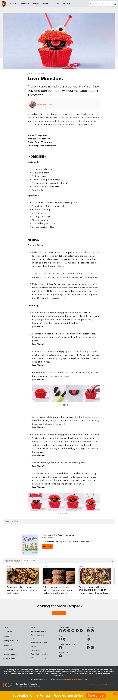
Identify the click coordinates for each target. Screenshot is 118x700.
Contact (6, 636)
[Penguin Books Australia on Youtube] (72, 630)
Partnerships (8, 650)
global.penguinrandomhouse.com (101, 684)
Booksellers (7, 632)
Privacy (33, 646)
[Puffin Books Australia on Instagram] (88, 639)
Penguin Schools (9, 654)
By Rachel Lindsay (45, 104)
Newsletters (7, 645)
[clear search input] (115, 4)
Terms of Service (78, 679)
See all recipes (59, 612)
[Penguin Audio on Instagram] (60, 655)
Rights (33, 639)
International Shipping (38, 658)
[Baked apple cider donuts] (59, 576)
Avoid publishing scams (39, 642)
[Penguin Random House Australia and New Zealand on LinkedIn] (77, 630)
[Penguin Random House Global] (9, 684)
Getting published (10, 641)
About (5, 627)
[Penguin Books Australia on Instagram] (64, 630)
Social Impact (9, 659)
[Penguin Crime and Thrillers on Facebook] (60, 647)
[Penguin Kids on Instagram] (92, 630)
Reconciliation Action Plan (39, 654)
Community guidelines (38, 631)
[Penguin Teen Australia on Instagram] (64, 639)
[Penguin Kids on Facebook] (88, 630)
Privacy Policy (67, 679)
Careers (33, 627)
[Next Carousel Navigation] (112, 561)
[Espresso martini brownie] (23, 576)
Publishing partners (37, 635)
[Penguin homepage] (4, 4)
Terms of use (35, 650)
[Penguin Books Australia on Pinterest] (68, 630)
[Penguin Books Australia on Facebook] (60, 630)
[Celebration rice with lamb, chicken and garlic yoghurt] (95, 576)
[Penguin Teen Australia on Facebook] (60, 639)
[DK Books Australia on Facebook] (88, 647)
